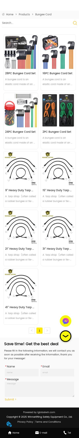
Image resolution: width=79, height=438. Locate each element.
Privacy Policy (25, 422)
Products (24, 15)
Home (9, 15)
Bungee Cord (43, 15)
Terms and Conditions (48, 422)
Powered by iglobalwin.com (39, 412)
